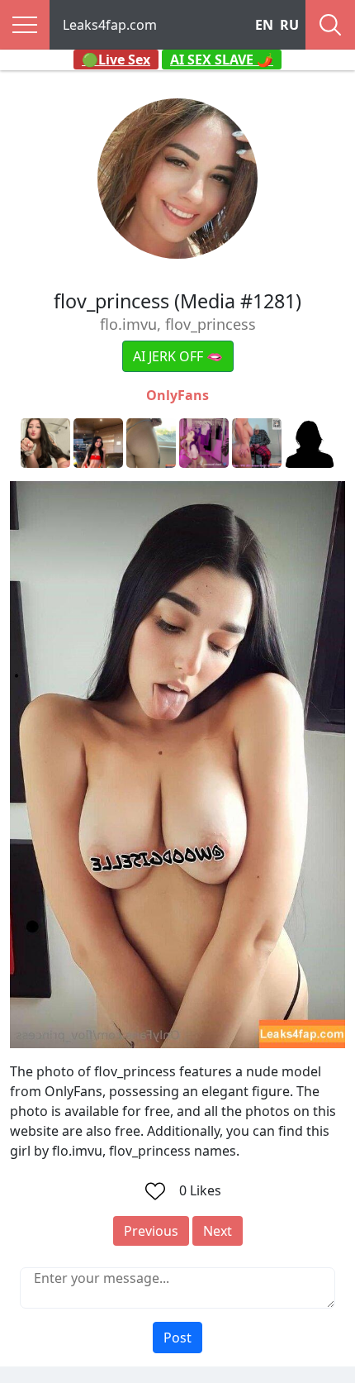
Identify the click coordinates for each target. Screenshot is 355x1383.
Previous (151, 1231)
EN (264, 25)
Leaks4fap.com (110, 25)
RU (289, 25)
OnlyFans (177, 395)
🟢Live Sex (116, 59)
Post (177, 1337)
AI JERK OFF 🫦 (178, 356)
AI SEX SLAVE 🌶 (221, 59)
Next (217, 1231)
